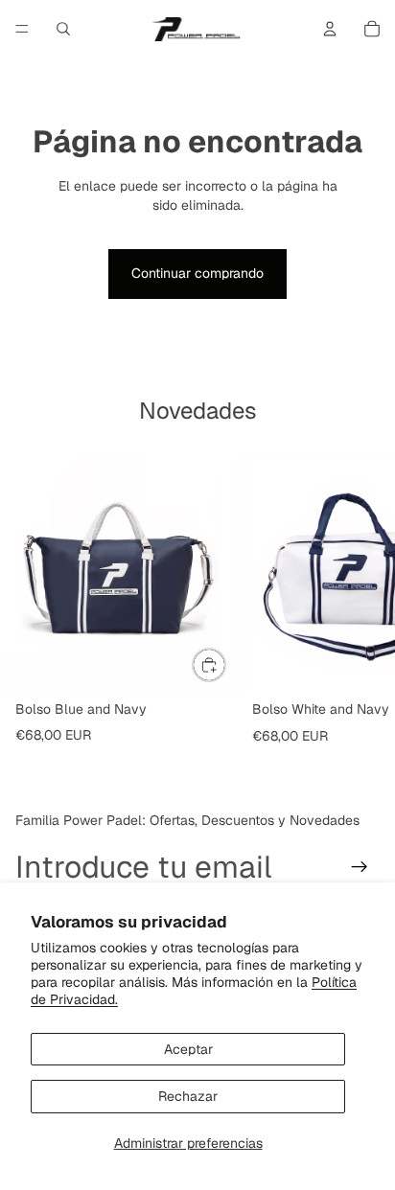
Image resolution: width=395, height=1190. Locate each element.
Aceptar (188, 1049)
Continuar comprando (197, 273)
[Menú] (22, 29)
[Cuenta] (330, 29)
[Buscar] (63, 29)
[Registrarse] (359, 867)
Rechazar (188, 1096)
